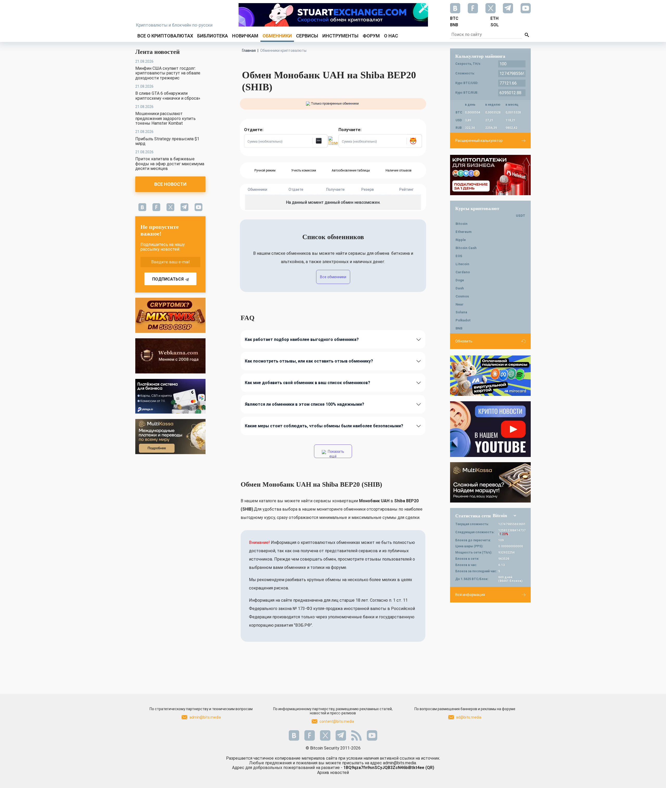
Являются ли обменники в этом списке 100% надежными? (304, 404)
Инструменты (340, 36)
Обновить (463, 341)
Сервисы (307, 36)
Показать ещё (335, 453)
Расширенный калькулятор (479, 140)
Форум (371, 36)
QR (430, 767)
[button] (320, 141)
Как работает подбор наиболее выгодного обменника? (302, 339)
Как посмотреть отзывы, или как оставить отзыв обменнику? (309, 361)
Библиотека (212, 36)
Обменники (277, 36)
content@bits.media (336, 721)
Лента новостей (157, 51)
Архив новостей (333, 772)
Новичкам (245, 36)
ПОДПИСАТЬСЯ (168, 279)
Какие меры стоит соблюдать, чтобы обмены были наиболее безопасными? (324, 425)
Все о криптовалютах (165, 36)
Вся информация (470, 595)
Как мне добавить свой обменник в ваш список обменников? (307, 382)
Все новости (170, 184)
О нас (391, 36)
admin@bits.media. (400, 762)
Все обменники (333, 277)
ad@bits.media (468, 717)
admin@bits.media (205, 717)
